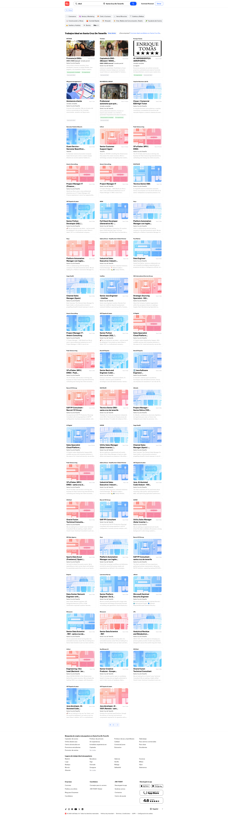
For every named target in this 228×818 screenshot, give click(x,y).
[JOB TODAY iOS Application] (145, 786)
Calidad (117, 741)
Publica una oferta (71, 789)
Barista (88, 25)
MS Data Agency (71, 537)
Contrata (68, 785)
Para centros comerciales (147, 741)
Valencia (117, 759)
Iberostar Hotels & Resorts (74, 127)
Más (95, 25)
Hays (134, 201)
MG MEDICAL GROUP (106, 81)
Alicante (67, 770)
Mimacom (69, 612)
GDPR (133, 813)
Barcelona (93, 759)
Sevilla (116, 761)
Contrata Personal (147, 3)
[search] (133, 3)
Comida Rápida (94, 21)
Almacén (108, 21)
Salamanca (143, 767)
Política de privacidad (107, 813)
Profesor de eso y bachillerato (124, 739)
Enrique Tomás (137, 38)
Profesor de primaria (96, 739)
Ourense (142, 759)
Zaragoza (93, 767)
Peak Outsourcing (138, 127)
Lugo (66, 761)
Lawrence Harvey (105, 574)
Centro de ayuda (120, 796)
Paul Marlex (136, 238)
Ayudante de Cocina (155, 21)
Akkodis (135, 388)
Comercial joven (119, 744)
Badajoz (67, 764)
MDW (101, 201)
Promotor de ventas (71, 750)
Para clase (142, 744)
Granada (92, 764)
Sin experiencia (95, 741)
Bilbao (141, 761)
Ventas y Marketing (88, 16)
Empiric (68, 574)
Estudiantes (143, 747)
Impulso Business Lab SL (140, 81)
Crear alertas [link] (112, 33)
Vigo (91, 761)
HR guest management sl (73, 81)
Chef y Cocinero (105, 16)
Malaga (116, 764)
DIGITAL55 (136, 164)
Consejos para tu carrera (98, 785)
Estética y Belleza (138, 16)
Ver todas (93, 750)
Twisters (102, 38)
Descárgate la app (121, 785)
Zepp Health (70, 276)
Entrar (159, 3)
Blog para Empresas (71, 792)
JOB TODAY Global (96, 789)
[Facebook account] (72, 809)
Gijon (141, 764)
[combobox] (89, 3)
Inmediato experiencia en (98, 744)
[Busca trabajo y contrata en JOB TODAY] (67, 3)
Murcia (67, 767)
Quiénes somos (120, 789)
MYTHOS (69, 38)
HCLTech (69, 500)
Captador (93, 747)
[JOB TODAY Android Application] (157, 786)
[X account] (79, 809)
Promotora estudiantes (72, 747)
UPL (134, 612)
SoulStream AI (104, 649)
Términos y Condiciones (123, 813)
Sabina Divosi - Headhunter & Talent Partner (113, 238)
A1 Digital (136, 313)
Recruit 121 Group (71, 388)
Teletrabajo (143, 739)
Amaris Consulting (72, 164)
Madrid (67, 759)
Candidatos (69, 796)
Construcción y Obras (76, 21)
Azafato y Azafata (74, 25)
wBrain (135, 574)
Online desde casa (71, 741)
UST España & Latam (72, 201)
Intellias (102, 276)
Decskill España (104, 350)
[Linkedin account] (82, 809)
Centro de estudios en (72, 744)
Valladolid (117, 767)
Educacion (117, 747)
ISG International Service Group (143, 276)
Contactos (118, 792)
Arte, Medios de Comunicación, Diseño (129, 21)
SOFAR (102, 425)
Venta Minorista (121, 16)
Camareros (72, 16)
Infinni (102, 127)
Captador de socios (71, 739)
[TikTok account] (66, 809)
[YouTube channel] (76, 809)
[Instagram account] (69, 809)
